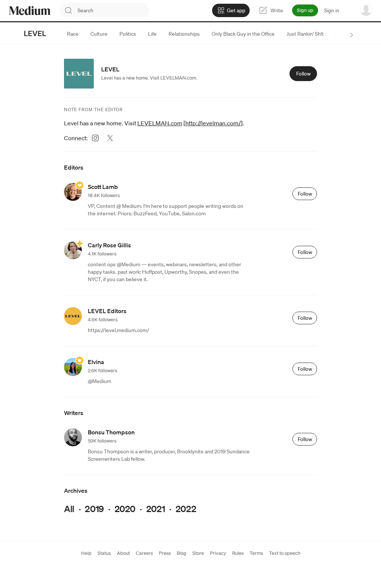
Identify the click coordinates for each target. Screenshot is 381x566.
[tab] (73, 34)
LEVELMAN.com (159, 123)
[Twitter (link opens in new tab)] (110, 138)
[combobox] (113, 10)
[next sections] (351, 35)
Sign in (331, 10)
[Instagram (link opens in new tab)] (95, 138)
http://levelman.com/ (213, 123)
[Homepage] (30, 10)
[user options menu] (366, 10)
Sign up (305, 10)
